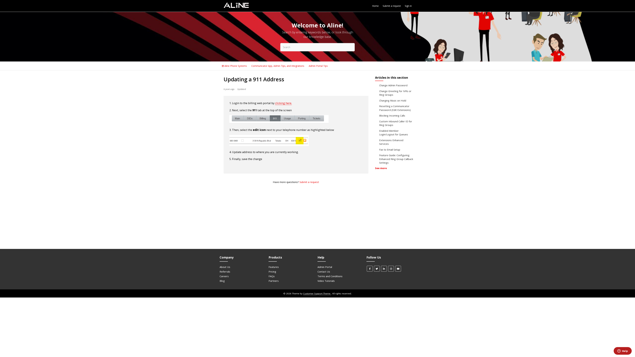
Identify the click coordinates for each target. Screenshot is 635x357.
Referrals (225, 271)
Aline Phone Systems (235, 65)
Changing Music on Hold (392, 100)
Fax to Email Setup (389, 149)
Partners (274, 280)
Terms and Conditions (330, 276)
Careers (224, 276)
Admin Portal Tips (318, 65)
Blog (222, 280)
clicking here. (283, 103)
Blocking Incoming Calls (392, 115)
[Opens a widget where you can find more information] (623, 351)
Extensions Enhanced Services (391, 142)
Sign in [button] (408, 5)
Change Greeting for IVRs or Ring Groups (395, 93)
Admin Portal (325, 267)
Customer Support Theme (317, 293)
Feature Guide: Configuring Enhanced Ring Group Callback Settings (396, 159)
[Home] (236, 7)
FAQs (272, 276)
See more (381, 168)
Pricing (272, 271)
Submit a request (392, 5)
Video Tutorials (326, 280)
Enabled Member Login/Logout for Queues (393, 132)
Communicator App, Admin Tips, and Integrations (278, 65)
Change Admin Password (393, 85)
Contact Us (324, 271)
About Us (225, 267)
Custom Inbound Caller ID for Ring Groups (395, 123)
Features (274, 267)
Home (375, 5)
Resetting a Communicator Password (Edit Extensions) (395, 108)
